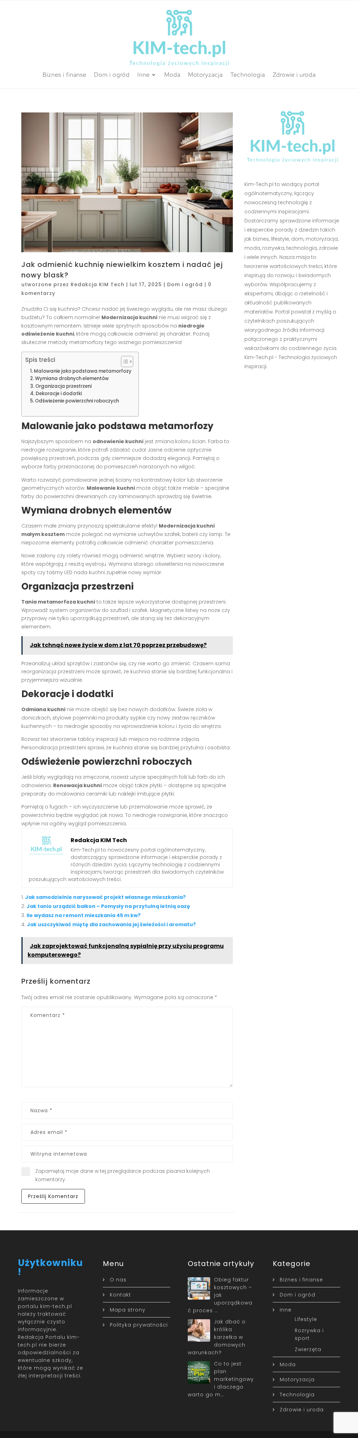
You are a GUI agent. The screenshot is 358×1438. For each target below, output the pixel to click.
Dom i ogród (112, 74)
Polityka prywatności (139, 1324)
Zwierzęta (308, 1349)
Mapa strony (127, 1309)
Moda (172, 74)
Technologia (247, 74)
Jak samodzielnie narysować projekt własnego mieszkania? (105, 897)
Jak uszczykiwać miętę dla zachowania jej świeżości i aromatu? (111, 924)
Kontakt (120, 1294)
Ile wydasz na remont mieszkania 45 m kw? (84, 915)
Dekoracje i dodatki (59, 393)
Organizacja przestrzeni (63, 386)
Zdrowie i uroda (294, 74)
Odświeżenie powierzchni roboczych (77, 401)
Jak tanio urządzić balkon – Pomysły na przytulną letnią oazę (108, 906)
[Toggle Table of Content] (123, 361)
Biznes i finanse (64, 74)
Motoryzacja (205, 74)
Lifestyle (306, 1319)
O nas (118, 1279)
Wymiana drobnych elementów (72, 378)
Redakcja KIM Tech (97, 284)
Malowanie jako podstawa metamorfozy (82, 371)
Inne (143, 74)
